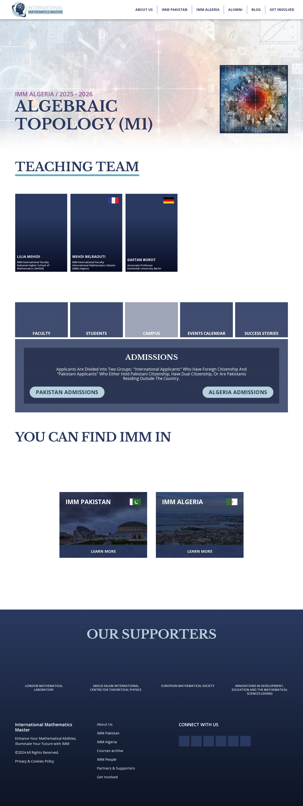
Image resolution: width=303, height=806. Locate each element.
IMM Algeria (107, 742)
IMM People (106, 759)
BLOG (256, 9)
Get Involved (107, 777)
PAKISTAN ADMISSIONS (67, 392)
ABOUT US (144, 9)
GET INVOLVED (282, 9)
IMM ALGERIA (207, 9)
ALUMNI (235, 9)
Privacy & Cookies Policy (34, 761)
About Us (105, 724)
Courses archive (110, 750)
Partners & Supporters (116, 768)
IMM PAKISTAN (174, 9)
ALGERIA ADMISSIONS (238, 392)
